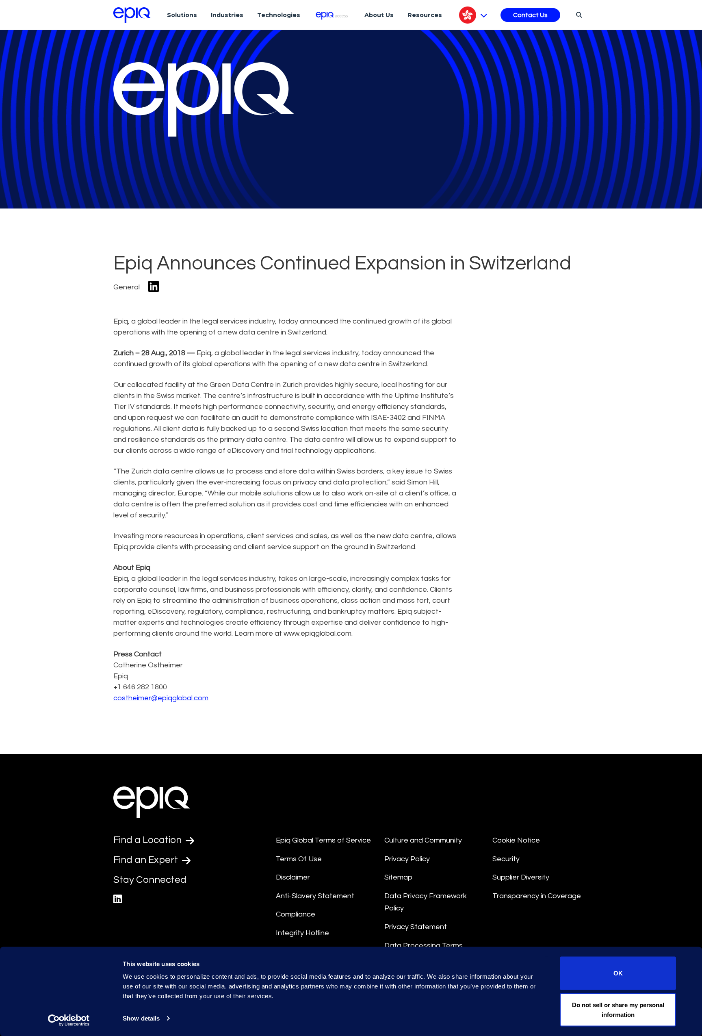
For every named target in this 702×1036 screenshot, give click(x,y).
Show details (141, 1018)
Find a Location (148, 840)
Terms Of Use (299, 859)
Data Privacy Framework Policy (425, 902)
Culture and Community (423, 840)
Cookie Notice (516, 840)
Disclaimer (293, 877)
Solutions (182, 15)
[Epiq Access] (332, 15)
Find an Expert (146, 860)
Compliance (295, 914)
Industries (227, 15)
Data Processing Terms (423, 945)
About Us (379, 15)
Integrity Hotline (302, 933)
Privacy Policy (407, 859)
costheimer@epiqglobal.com (160, 698)
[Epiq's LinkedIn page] (117, 899)
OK (618, 973)
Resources (424, 15)
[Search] (578, 15)
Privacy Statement (415, 927)
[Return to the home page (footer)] (132, 15)
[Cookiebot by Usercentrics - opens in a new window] (68, 1020)
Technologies (278, 15)
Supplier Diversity (520, 877)
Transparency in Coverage (536, 896)
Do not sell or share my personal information (618, 1009)
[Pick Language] (473, 15)
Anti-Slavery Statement (315, 896)
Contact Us (530, 15)
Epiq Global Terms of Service (323, 840)
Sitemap (398, 877)
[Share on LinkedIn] (153, 287)
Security (506, 859)
